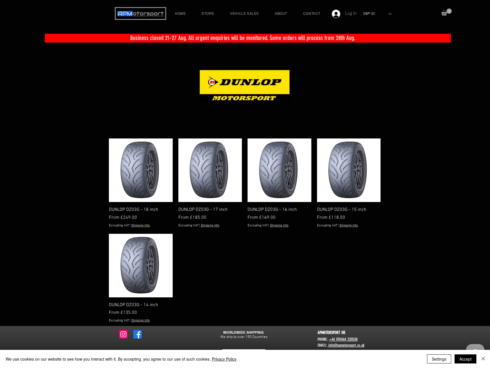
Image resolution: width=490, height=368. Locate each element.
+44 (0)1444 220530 (343, 339)
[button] (446, 12)
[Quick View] (141, 170)
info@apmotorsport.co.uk (345, 345)
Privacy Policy (224, 359)
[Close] (483, 358)
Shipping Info (140, 226)
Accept (465, 359)
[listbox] (377, 13)
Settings (439, 359)
